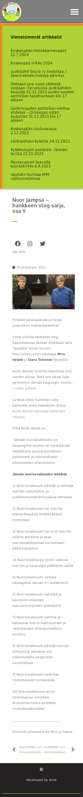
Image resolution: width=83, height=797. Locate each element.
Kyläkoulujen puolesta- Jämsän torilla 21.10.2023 (39, 151)
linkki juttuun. (26, 388)
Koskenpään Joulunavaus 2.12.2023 (34, 130)
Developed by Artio (41, 780)
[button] (74, 11)
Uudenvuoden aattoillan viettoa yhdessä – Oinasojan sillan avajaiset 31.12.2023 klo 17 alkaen (40, 114)
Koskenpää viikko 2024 (32, 63)
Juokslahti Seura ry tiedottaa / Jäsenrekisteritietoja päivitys (39, 73)
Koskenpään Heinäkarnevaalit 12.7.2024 (38, 52)
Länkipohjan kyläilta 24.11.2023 (40, 141)
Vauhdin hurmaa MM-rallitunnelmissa (30, 176)
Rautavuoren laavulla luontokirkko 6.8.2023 (31, 164)
